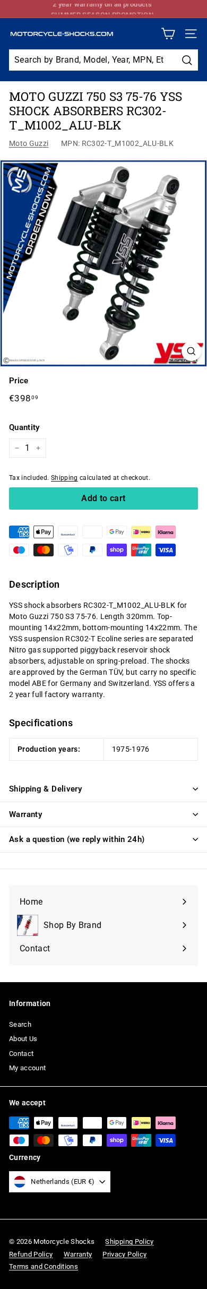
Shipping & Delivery (45, 789)
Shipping (64, 478)
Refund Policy (31, 1254)
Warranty (25, 814)
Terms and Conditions (43, 1266)
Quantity (24, 427)
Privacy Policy (124, 1254)
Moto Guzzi (29, 143)
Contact (21, 1054)
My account (27, 1068)
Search (20, 1024)
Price (19, 380)
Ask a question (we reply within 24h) (77, 839)
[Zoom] (191, 351)
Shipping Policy (129, 1241)
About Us (23, 1039)
